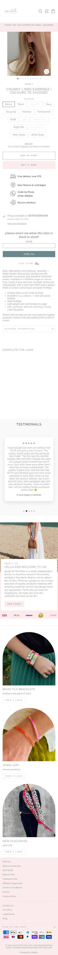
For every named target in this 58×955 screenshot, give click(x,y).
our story (14, 604)
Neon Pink (35, 104)
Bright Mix (18, 127)
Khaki (13, 119)
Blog (5, 918)
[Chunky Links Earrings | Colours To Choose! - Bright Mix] (4, 408)
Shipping (24, 147)
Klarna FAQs (9, 874)
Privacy (6, 892)
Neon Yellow (36, 127)
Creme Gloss (39, 119)
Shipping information (20, 329)
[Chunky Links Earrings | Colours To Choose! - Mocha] (4, 402)
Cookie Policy (9, 896)
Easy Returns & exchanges (32, 185)
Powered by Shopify (29, 952)
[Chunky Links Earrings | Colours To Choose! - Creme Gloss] (18, 405)
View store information (16, 224)
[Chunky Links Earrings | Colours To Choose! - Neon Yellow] (8, 408)
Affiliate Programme (13, 883)
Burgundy (11, 112)
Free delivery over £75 (29, 176)
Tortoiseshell (44, 112)
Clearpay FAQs (10, 879)
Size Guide (8, 870)
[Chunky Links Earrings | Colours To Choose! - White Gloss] (15, 408)
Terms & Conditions (12, 887)
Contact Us (8, 905)
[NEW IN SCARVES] (29, 810)
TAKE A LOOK (14, 700)
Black (21, 104)
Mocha (8, 104)
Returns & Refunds (12, 866)
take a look (14, 852)
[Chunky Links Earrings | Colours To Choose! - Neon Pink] (11, 402)
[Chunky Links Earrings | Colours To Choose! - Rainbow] (4, 405)
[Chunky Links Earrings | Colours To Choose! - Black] (8, 402)
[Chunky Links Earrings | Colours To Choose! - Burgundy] (18, 402)
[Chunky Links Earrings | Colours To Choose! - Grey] (15, 405)
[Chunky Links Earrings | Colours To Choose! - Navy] (15, 402)
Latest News (9, 914)
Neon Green (19, 134)
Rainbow (26, 112)
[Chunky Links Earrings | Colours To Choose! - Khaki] (11, 405)
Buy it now (29, 165)
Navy (49, 104)
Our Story (7, 910)
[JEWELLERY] (29, 734)
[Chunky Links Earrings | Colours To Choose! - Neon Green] (11, 408)
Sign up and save (14, 927)
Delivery (7, 861)
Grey (24, 119)
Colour (29, 99)
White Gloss (37, 134)
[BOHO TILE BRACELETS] (29, 658)
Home (28, 84)
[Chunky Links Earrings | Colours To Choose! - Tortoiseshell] (8, 405)
